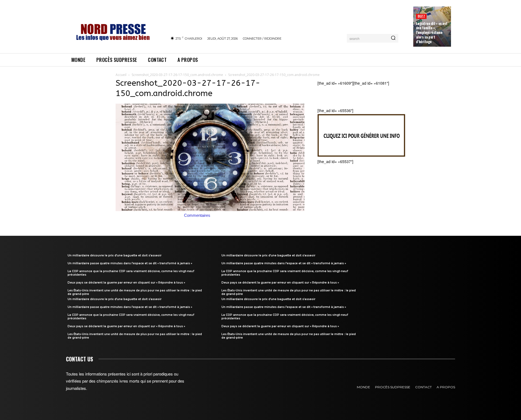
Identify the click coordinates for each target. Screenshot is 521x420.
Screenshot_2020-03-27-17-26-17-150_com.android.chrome (177, 74)
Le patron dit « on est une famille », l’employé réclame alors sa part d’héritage (431, 32)
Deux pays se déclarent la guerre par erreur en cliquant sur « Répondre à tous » (126, 282)
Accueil (121, 74)
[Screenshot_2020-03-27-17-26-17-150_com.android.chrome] (210, 209)
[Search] (393, 38)
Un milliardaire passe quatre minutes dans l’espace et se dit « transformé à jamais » (130, 263)
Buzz (421, 16)
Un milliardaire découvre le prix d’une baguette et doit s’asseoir (114, 255)
